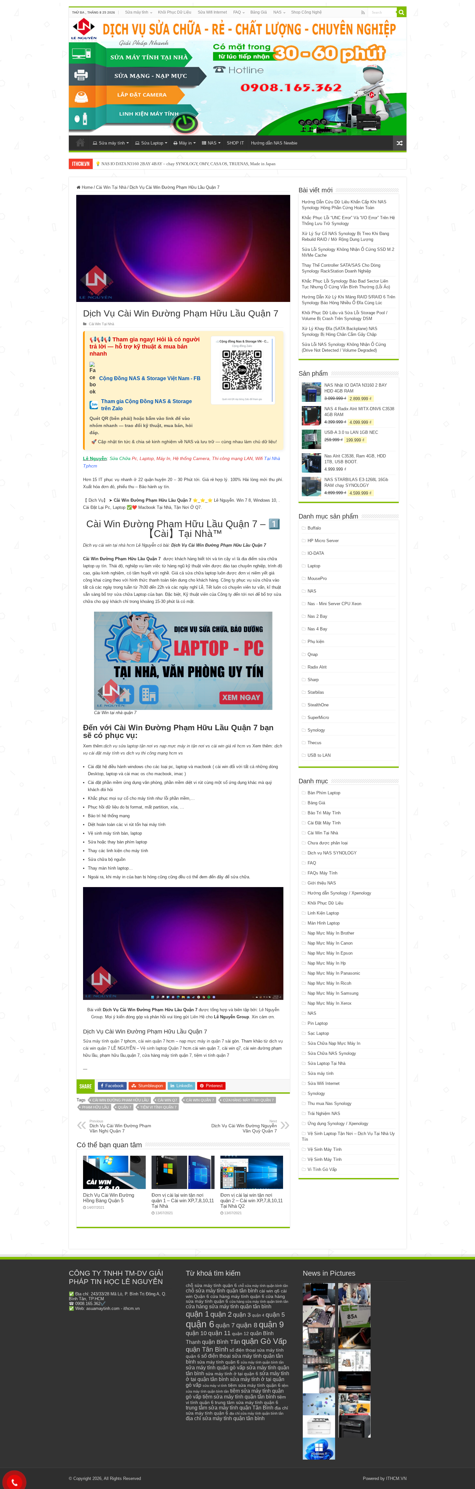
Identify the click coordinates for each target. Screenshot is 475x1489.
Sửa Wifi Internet (212, 12)
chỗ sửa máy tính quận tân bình (222, 1290)
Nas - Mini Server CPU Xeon (334, 603)
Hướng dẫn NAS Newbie (274, 143)
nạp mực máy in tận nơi (182, 746)
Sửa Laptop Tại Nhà (326, 1063)
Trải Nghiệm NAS (324, 1113)
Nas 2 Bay (317, 616)
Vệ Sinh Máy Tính (325, 1149)
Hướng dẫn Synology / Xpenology (339, 893)
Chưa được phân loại (328, 843)
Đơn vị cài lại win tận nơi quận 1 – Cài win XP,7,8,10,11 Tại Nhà (183, 1200)
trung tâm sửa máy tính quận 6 (246, 1402)
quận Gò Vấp (264, 1341)
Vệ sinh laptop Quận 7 (161, 1048)
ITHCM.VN (396, 1478)
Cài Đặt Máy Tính (324, 822)
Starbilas (316, 692)
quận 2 (221, 1314)
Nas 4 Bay (317, 629)
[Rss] (363, 12)
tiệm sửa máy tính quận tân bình (239, 1396)
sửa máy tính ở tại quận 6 (232, 1373)
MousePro (317, 578)
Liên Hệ (197, 1016)
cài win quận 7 (151, 1041)
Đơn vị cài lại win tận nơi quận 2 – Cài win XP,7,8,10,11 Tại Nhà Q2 (251, 1200)
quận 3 (242, 1315)
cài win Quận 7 (200, 1100)
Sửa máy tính (136, 12)
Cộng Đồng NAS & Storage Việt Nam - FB (150, 378)
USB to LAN (319, 755)
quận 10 (196, 1333)
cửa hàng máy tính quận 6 (237, 1296)
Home (86, 187)
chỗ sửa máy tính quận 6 (211, 1285)
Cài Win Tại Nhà (111, 187)
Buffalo (314, 528)
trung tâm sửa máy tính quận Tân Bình (229, 1407)
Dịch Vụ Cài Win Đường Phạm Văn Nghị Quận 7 (120, 1126)
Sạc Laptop (318, 1033)
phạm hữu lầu (95, 1107)
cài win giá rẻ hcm (228, 746)
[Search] (401, 12)
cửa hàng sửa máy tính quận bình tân (258, 1301)
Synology (316, 730)
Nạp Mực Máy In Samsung (333, 993)
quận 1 (197, 1314)
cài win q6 (269, 1290)
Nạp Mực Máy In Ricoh (329, 983)
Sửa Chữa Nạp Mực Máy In (334, 1043)
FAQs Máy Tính (322, 873)
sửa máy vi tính (215, 1385)
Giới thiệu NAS (322, 883)
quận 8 (247, 1325)
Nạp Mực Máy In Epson (330, 953)
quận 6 (200, 1324)
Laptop (314, 565)
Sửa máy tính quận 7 (103, 1041)
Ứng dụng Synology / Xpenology (338, 1123)
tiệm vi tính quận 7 (158, 1107)
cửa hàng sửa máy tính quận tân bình (228, 1306)
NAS (277, 12)
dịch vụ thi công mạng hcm (151, 753)
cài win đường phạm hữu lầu (120, 1100)
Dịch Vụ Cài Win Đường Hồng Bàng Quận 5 (108, 1197)
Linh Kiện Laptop (323, 913)
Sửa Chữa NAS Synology (332, 1053)
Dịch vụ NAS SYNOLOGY (332, 853)
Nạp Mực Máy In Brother (331, 933)
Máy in (185, 143)
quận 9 (271, 1324)
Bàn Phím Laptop (324, 792)
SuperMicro (318, 717)
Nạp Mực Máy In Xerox (330, 1003)
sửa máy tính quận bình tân (262, 1362)
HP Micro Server (323, 540)
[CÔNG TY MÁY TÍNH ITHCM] (237, 76)
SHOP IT (235, 143)
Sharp (313, 679)
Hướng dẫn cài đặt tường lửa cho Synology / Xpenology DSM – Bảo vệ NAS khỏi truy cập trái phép (182, 163)
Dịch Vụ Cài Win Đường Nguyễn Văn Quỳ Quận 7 (244, 1126)
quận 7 (124, 1107)
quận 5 (275, 1314)
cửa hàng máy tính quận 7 (248, 1100)
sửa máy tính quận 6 (218, 1362)
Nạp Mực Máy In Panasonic (334, 973)
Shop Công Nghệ (306, 12)
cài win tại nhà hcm (116, 545)
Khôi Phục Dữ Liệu (174, 12)
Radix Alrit (317, 667)
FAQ (237, 12)
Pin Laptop (318, 1023)
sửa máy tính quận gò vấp (215, 1367)
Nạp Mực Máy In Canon (330, 943)
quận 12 (240, 1333)
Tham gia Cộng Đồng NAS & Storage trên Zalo (146, 405)
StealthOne (318, 704)
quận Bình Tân (221, 1341)
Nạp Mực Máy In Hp (327, 963)
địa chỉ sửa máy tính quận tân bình (225, 1418)
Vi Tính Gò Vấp (322, 1169)
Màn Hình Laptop (324, 923)
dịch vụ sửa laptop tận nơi (128, 746)
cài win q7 (167, 1100)
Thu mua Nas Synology (330, 1103)
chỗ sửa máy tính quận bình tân (263, 1286)
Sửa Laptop (152, 143)
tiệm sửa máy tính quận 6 (254, 1385)
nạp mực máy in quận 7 (201, 1041)
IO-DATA (316, 553)
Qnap (313, 654)
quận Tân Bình (207, 1349)
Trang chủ (80, 142)
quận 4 (258, 1315)
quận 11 (219, 1333)
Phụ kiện (316, 641)
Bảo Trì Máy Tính (324, 812)
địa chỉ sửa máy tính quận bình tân (256, 1413)
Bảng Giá (258, 12)
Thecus (315, 742)
